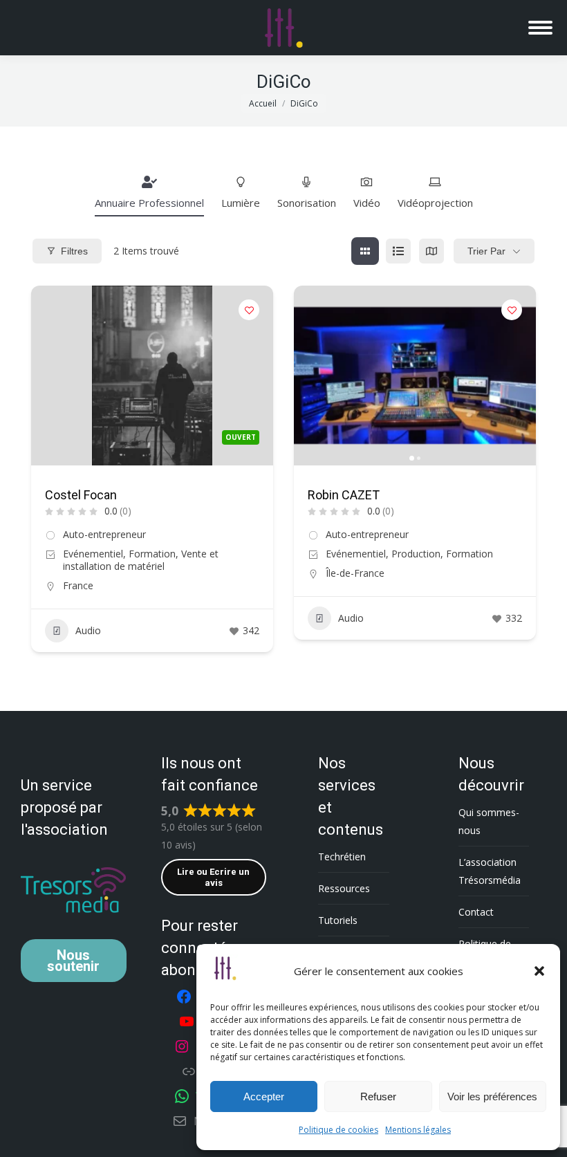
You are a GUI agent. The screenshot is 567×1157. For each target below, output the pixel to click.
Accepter (263, 1096)
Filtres (74, 251)
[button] (539, 971)
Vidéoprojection (435, 203)
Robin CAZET (344, 495)
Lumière (240, 203)
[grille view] (365, 251)
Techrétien (342, 856)
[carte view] (431, 251)
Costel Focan (81, 495)
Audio (88, 630)
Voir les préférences (492, 1096)
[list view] (398, 251)
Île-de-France (355, 573)
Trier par (486, 251)
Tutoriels (337, 920)
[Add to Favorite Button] (249, 309)
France (78, 585)
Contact (476, 911)
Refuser (378, 1096)
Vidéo (366, 203)
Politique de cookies (338, 1130)
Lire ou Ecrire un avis (213, 877)
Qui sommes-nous (488, 821)
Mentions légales (418, 1130)
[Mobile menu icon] (540, 27)
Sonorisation (306, 203)
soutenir (73, 960)
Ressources (344, 888)
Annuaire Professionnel (149, 203)
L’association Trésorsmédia (489, 871)
